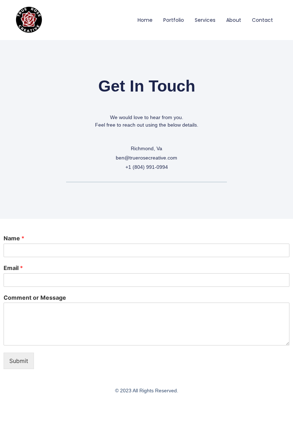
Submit (18, 360)
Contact (262, 20)
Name (14, 238)
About (233, 20)
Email (13, 267)
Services (205, 20)
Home (145, 20)
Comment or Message (35, 297)
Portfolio (173, 20)
